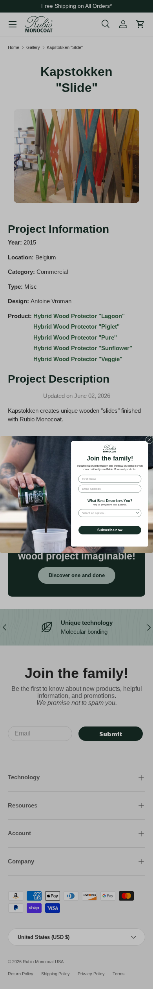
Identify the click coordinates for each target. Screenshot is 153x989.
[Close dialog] (149, 440)
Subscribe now (109, 530)
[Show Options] (138, 513)
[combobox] (109, 513)
